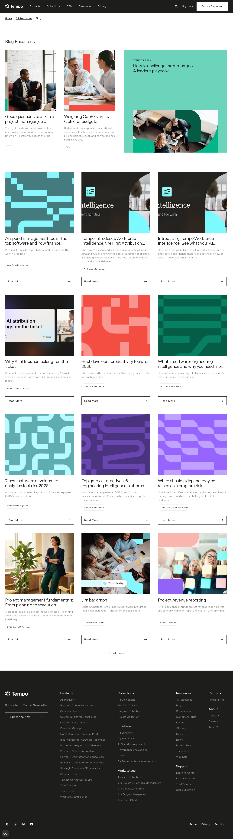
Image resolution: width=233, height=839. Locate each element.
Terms (193, 824)
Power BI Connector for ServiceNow (82, 762)
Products (35, 6)
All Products (67, 699)
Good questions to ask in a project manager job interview (29, 121)
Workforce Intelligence (73, 796)
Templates (182, 751)
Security (219, 824)
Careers (213, 721)
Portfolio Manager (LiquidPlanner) (80, 745)
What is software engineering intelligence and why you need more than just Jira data (191, 366)
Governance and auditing (133, 749)
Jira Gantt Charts (128, 800)
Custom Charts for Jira (73, 722)
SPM (70, 6)
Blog (178, 705)
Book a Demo (210, 6)
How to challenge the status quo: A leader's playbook (163, 68)
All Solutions (125, 732)
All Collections (126, 699)
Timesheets (67, 791)
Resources (85, 6)
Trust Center (183, 784)
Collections (53, 6)
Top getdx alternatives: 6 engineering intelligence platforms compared (113, 485)
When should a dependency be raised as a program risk (186, 483)
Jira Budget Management (132, 794)
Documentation (185, 778)
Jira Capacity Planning (131, 788)
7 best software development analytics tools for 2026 (32, 483)
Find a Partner (217, 699)
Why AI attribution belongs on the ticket (36, 364)
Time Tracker (68, 785)
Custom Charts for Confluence (78, 716)
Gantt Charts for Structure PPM (79, 733)
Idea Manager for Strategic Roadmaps (82, 739)
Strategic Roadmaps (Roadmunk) (80, 768)
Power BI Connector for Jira (77, 751)
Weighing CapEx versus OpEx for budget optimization (86, 121)
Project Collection (128, 716)
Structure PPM (69, 773)
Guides (180, 733)
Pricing (102, 6)
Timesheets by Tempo (131, 777)
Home (8, 18)
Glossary (181, 728)
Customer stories (186, 716)
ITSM (121, 755)
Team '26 (214, 727)
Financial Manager (71, 728)
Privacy (205, 824)
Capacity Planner (70, 711)
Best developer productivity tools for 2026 (115, 364)
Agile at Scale (126, 738)
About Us (214, 715)
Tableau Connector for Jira (76, 779)
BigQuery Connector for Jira (77, 705)
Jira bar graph (94, 600)
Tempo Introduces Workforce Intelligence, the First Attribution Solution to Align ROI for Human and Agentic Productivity (115, 246)
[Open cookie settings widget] (5, 833)
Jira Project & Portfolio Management (139, 782)
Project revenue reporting (182, 600)
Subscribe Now (20, 717)
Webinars (181, 756)
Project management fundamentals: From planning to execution (39, 602)
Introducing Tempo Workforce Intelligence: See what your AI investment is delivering (186, 243)
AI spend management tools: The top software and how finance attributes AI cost (36, 243)
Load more (116, 653)
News (179, 739)
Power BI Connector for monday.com (82, 756)
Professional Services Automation (138, 761)
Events (180, 722)
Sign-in (186, 6)
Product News (184, 745)
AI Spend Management (131, 744)
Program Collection (129, 711)
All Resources (24, 18)
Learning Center (185, 772)
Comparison (183, 711)
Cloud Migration (185, 789)
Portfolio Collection (129, 705)
